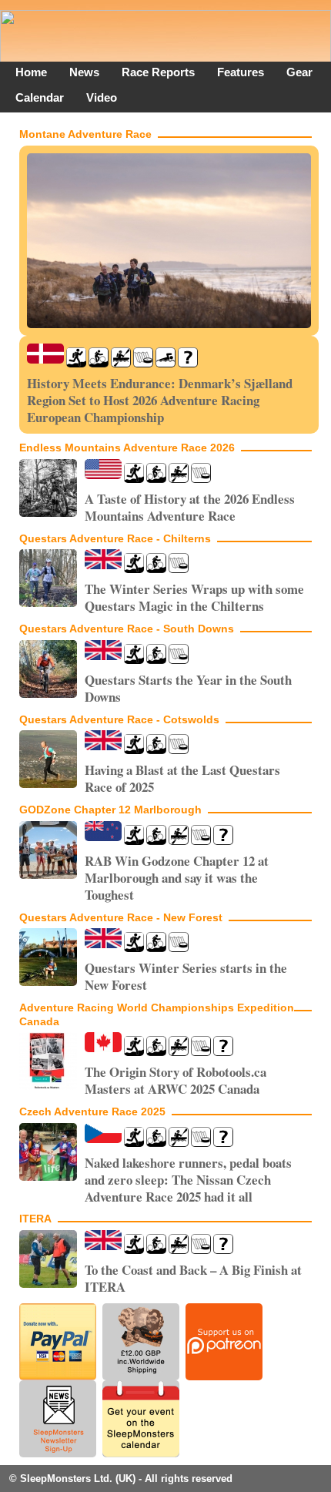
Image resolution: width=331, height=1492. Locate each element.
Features (240, 72)
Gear (299, 72)
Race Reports (158, 72)
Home (31, 72)
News (84, 72)
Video (101, 97)
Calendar (39, 97)
